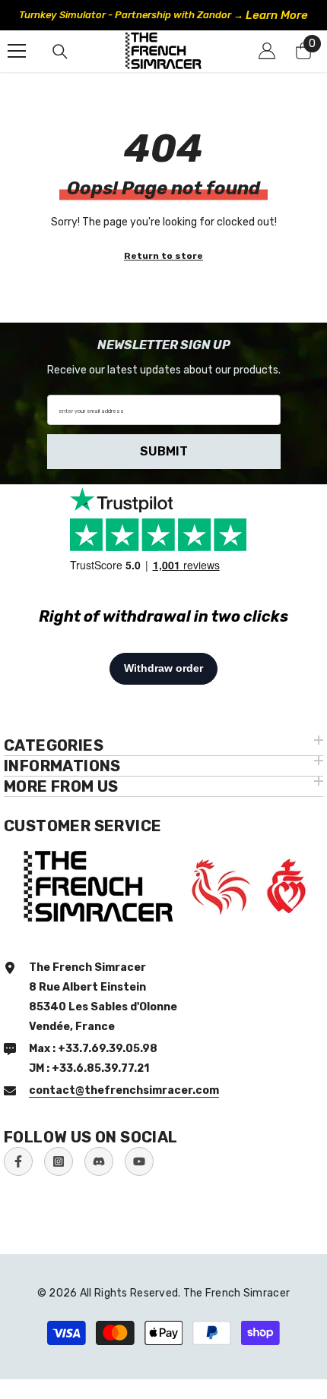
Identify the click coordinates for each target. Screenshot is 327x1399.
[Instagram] (58, 1161)
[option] (163, 15)
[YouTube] (139, 1161)
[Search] (60, 52)
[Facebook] (18, 1161)
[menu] (17, 51)
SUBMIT (164, 451)
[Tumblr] (98, 1161)
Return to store (163, 255)
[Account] (267, 51)
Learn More (277, 15)
